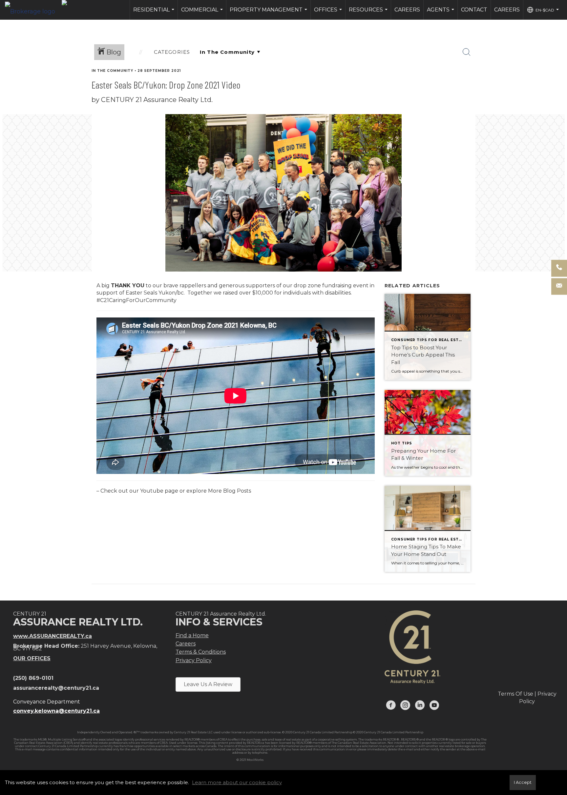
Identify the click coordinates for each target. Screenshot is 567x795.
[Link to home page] (33, 10)
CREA (223, 739)
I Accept (523, 782)
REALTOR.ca (255, 742)
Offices (329, 13)
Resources (369, 13)
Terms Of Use (515, 694)
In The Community (112, 71)
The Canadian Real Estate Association (358, 742)
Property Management (269, 13)
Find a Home (192, 635)
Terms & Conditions (201, 652)
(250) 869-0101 (33, 678)
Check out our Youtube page (139, 491)
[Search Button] (466, 52)
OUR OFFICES (32, 658)
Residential (154, 13)
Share (557, 83)
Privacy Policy (194, 660)
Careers (407, 10)
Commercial (202, 13)
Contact (474, 10)
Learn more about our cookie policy (237, 782)
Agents (441, 13)
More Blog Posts (229, 491)
